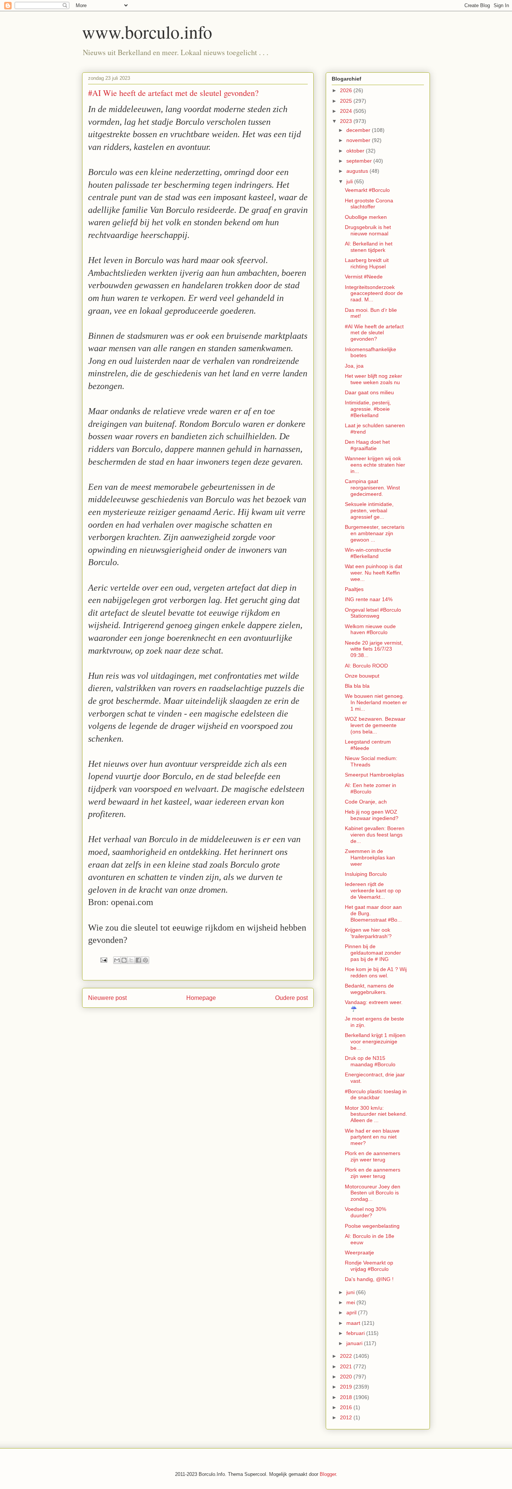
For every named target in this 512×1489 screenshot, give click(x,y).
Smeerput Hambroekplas (374, 775)
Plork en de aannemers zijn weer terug (372, 1156)
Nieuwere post (107, 998)
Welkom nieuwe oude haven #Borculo (370, 629)
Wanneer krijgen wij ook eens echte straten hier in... (375, 464)
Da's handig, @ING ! (369, 1279)
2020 (346, 1377)
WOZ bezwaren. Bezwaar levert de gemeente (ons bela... (375, 725)
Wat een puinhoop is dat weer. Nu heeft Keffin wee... (373, 572)
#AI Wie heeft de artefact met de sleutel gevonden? (374, 332)
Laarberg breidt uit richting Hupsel (367, 263)
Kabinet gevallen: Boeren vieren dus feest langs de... (374, 834)
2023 (346, 121)
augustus (358, 171)
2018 (346, 1397)
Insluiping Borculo (366, 874)
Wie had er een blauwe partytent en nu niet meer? (372, 1137)
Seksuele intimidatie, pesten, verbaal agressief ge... (369, 510)
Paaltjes (354, 589)
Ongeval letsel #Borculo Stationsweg (373, 613)
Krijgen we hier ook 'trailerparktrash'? (368, 933)
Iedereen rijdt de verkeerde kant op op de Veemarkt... (373, 890)
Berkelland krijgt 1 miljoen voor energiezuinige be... (375, 1041)
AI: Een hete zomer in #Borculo (370, 788)
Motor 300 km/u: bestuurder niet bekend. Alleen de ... (376, 1114)
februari (356, 1333)
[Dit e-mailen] (117, 960)
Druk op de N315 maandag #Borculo (370, 1061)
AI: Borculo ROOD (366, 666)
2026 (346, 90)
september (359, 161)
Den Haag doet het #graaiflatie (367, 445)
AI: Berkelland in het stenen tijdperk (368, 247)
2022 (346, 1356)
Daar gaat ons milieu (369, 392)
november (359, 140)
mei (351, 1302)
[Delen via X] (131, 960)
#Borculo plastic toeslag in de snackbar (376, 1094)
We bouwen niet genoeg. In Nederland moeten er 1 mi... (376, 702)
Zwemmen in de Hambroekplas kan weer (370, 857)
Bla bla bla (357, 686)
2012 (346, 1417)
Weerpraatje (359, 1253)
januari (355, 1343)
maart (354, 1323)
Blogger (328, 1474)
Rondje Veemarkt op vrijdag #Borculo (369, 1266)
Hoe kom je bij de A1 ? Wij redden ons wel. (376, 972)
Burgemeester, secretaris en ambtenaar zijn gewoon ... (374, 533)
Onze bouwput (362, 676)
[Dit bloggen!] (124, 960)
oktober (356, 151)
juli (350, 181)
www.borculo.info (147, 31)
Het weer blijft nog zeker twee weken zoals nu (373, 379)
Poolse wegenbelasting (372, 1226)
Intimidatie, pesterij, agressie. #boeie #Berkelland (368, 409)
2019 (346, 1387)
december (359, 130)
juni (351, 1292)
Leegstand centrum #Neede (368, 745)
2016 (346, 1407)
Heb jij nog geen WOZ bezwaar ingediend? (371, 815)
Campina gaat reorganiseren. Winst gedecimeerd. (372, 487)
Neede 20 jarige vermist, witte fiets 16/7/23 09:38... (374, 649)
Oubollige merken (366, 217)
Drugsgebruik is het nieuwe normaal (368, 230)
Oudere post (291, 998)
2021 (346, 1366)
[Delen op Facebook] (138, 960)
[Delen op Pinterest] (145, 960)
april (352, 1312)
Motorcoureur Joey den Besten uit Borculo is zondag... (372, 1193)
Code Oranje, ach (366, 802)
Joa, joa (354, 366)
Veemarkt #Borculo (367, 190)
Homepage (201, 998)
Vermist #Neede (364, 277)
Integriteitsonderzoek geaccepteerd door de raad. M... (374, 293)
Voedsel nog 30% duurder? (365, 1212)
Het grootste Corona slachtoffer (369, 204)
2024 (346, 111)
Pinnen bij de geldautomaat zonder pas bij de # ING (373, 952)
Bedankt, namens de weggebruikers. (369, 989)
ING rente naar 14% (368, 599)
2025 (346, 101)
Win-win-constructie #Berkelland (368, 553)
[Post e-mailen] (103, 959)
